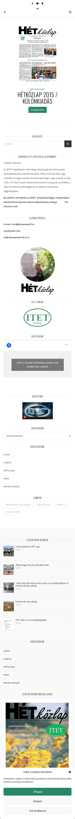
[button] (70, 772)
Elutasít (37, 801)
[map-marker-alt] (42, 3)
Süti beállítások (37, 810)
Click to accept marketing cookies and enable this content (37, 364)
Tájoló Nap (13, 512)
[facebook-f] (33, 3)
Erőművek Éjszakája (18, 505)
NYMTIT (61, 505)
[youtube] (37, 3)
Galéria (7, 462)
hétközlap (44, 505)
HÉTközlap (37, 89)
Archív (6, 454)
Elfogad (37, 791)
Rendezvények (11, 486)
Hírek (6, 478)
